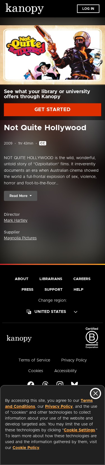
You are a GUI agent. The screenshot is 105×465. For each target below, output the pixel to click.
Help (78, 290)
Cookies (35, 371)
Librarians (50, 279)
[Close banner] (95, 393)
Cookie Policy (26, 448)
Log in (88, 8)
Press (27, 290)
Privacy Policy (59, 407)
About (21, 279)
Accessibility (65, 371)
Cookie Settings (79, 430)
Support (53, 290)
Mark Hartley (15, 221)
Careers (81, 279)
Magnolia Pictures (20, 238)
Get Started (52, 109)
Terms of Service (34, 360)
